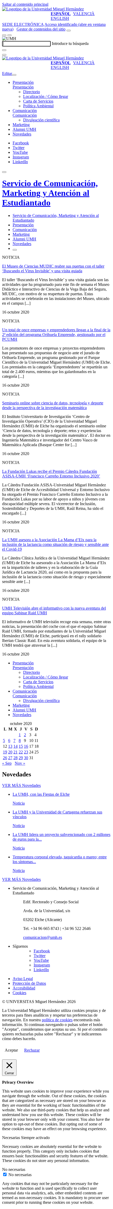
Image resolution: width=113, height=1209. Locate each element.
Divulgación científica (41, 120)
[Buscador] (68, 30)
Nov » (20, 763)
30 (26, 758)
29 (21, 758)
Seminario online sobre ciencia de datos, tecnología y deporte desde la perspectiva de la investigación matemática (52, 405)
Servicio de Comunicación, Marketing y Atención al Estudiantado (50, 193)
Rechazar (32, 1050)
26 (5, 758)
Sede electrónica (23, 24)
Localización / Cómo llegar (45, 96)
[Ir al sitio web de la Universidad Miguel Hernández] (43, 9)
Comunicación (25, 110)
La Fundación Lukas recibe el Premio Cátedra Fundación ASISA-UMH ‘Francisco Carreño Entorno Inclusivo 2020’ (51, 473)
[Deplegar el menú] (15, 250)
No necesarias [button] (13, 1169)
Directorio (31, 92)
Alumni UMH (24, 129)
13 (10, 746)
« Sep (7, 763)
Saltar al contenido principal (25, 4)
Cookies (19, 992)
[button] (23, 87)
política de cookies (57, 1020)
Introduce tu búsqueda (70, 43)
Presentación (23, 82)
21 (15, 752)
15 (21, 746)
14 (15, 746)
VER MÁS (21, 785)
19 (5, 752)
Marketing (21, 124)
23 (26, 752)
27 (10, 758)
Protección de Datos (29, 983)
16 (26, 746)
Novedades (22, 134)
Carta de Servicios (38, 101)
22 (21, 752)
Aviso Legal (23, 978)
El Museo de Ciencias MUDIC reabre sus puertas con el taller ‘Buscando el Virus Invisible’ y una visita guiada (53, 268)
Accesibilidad (24, 988)
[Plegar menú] (14, 75)
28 (15, 758)
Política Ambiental (38, 106)
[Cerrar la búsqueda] (4, 55)
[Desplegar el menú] (9, 35)
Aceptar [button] (11, 1050)
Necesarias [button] (11, 1137)
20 (10, 752)
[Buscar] (4, 50)
